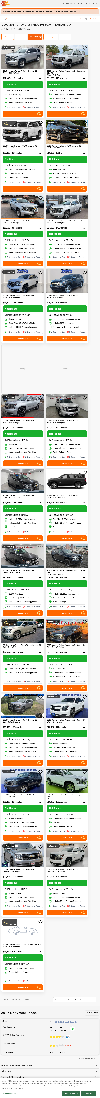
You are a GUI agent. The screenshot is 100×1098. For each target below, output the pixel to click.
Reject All (88, 1093)
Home (5, 1000)
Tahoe (26, 1000)
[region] (50, 1088)
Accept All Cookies (71, 1093)
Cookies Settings (9, 1093)
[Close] (96, 1081)
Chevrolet (15, 1000)
